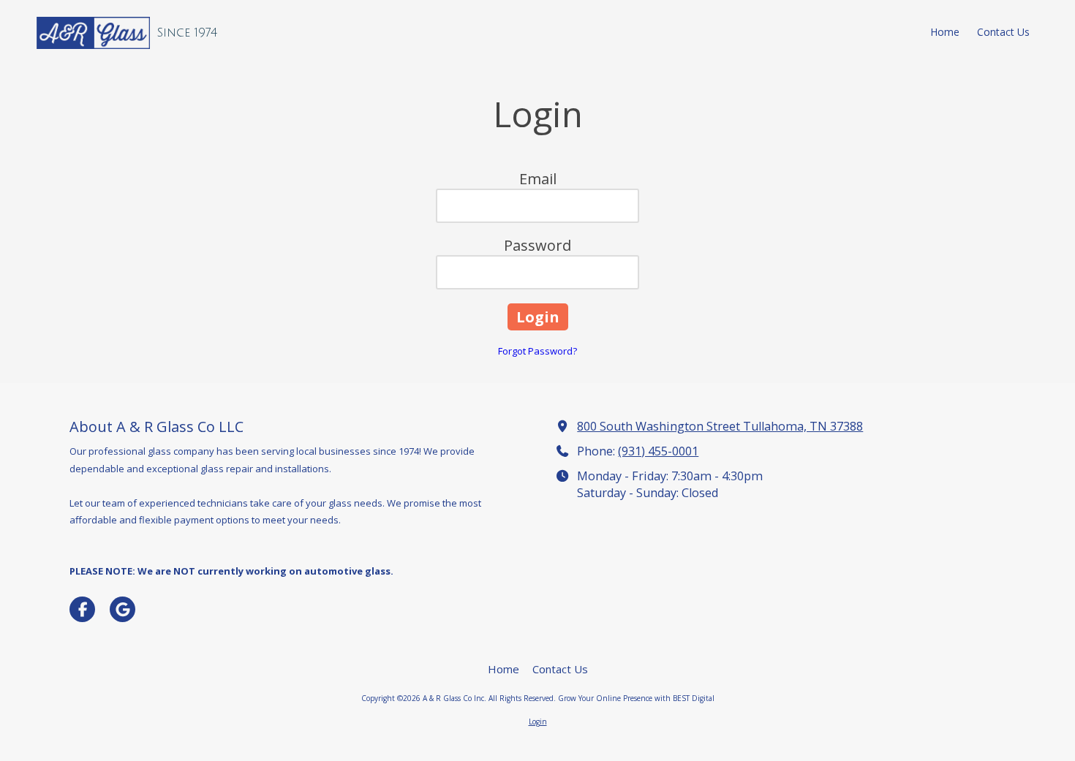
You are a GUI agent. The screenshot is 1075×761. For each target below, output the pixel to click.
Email (538, 179)
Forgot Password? (537, 350)
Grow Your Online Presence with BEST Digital (636, 698)
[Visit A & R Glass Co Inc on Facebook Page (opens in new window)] (82, 609)
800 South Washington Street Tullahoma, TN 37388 (720, 426)
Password (537, 245)
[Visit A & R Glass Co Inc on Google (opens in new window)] (122, 609)
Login (538, 721)
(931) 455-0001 (658, 451)
